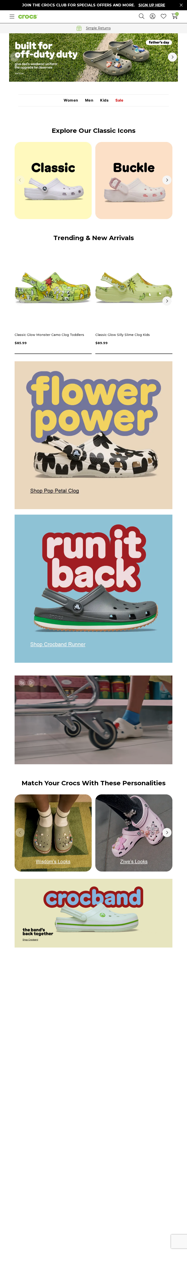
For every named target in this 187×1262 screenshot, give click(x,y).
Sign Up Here (151, 5)
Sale (119, 100)
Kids (104, 100)
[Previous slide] (14, 57)
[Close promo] (181, 5)
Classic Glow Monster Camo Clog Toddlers (49, 335)
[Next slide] (172, 57)
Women (71, 100)
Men (89, 100)
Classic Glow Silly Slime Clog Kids (122, 335)
